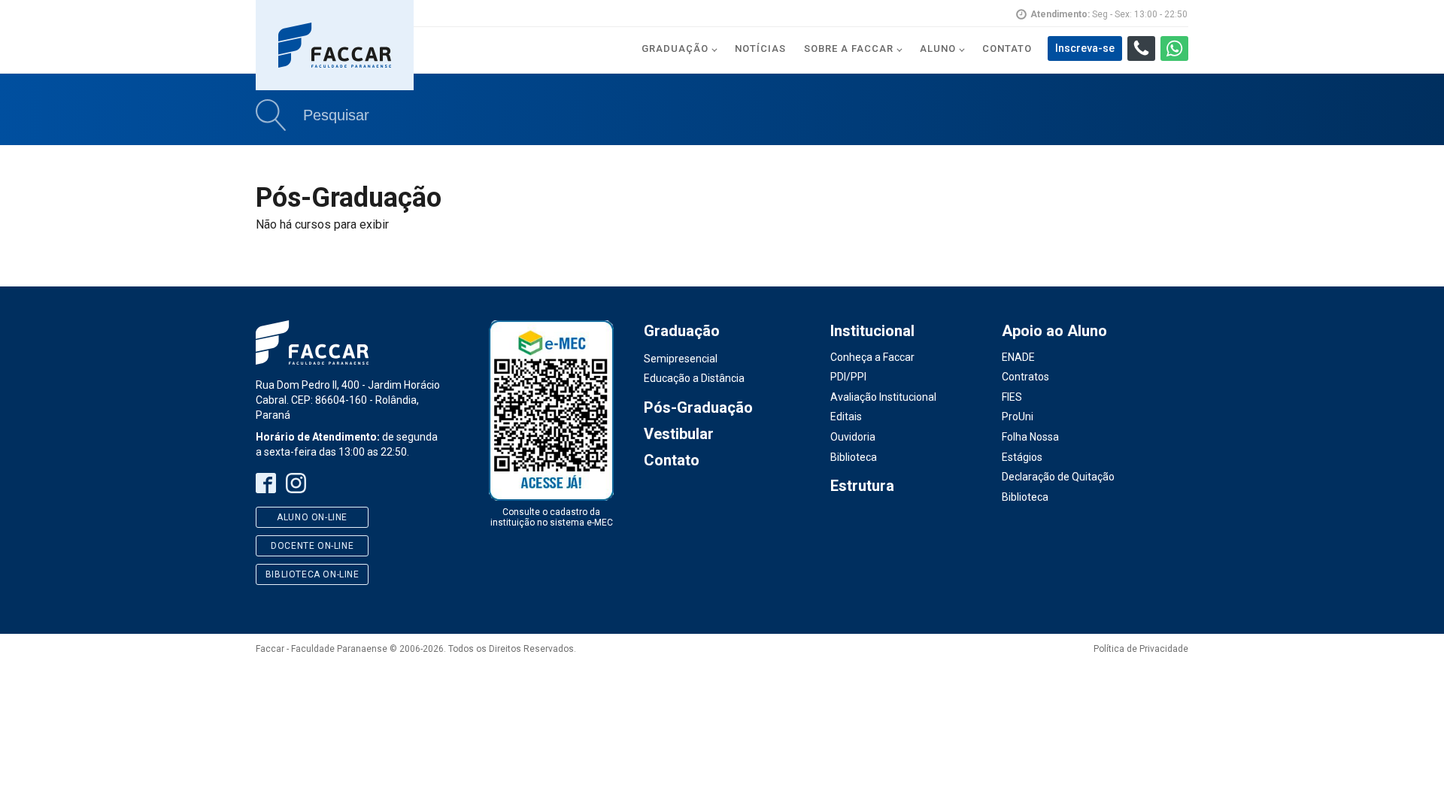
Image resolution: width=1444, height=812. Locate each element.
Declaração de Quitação (1058, 477)
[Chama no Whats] (1174, 48)
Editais (846, 417)
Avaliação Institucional (883, 397)
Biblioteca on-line (312, 574)
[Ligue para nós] (1141, 48)
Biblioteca (853, 457)
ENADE (1018, 357)
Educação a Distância (694, 378)
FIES (1012, 397)
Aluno (938, 48)
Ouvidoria (852, 437)
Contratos (1025, 377)
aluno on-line (312, 517)
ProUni (1017, 417)
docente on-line (312, 546)
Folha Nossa (1030, 437)
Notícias (760, 48)
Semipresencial (680, 359)
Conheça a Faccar (872, 357)
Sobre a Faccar (848, 48)
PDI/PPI (848, 377)
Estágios (1022, 457)
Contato (1007, 48)
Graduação (675, 48)
